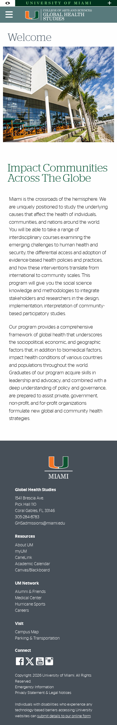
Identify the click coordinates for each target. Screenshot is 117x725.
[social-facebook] (20, 661)
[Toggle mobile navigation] (9, 14)
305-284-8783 (27, 517)
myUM (21, 551)
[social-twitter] (29, 661)
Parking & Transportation (37, 638)
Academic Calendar (32, 564)
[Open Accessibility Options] (7, 3)
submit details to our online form (64, 716)
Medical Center (28, 598)
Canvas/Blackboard (32, 570)
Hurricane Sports (30, 604)
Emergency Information (34, 687)
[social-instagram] (49, 661)
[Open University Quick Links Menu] (109, 3)
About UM (24, 545)
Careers (22, 610)
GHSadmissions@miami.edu (40, 523)
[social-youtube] (40, 661)
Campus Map (27, 632)
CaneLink (23, 558)
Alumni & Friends (30, 592)
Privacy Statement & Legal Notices (43, 693)
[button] (103, 708)
